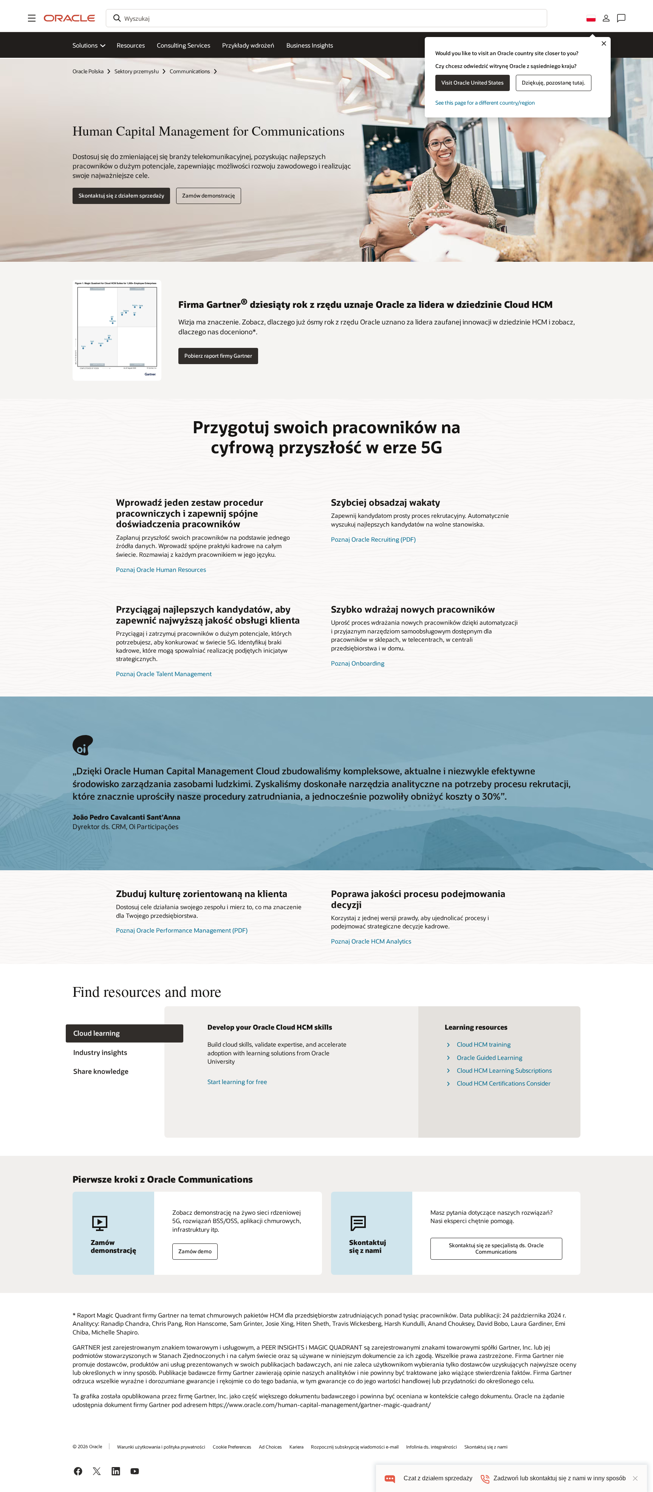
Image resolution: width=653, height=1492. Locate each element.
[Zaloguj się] (606, 18)
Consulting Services (183, 45)
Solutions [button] (85, 45)
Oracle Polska (88, 71)
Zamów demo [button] (195, 1251)
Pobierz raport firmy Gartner (218, 355)
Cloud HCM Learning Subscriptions (504, 1070)
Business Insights (309, 45)
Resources (131, 45)
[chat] (390, 1478)
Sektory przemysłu (137, 71)
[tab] (124, 1033)
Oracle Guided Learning (489, 1057)
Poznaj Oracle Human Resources (161, 569)
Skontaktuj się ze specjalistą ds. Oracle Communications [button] (496, 1248)
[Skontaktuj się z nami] (621, 18)
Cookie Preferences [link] (232, 1447)
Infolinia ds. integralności (431, 1447)
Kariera (296, 1447)
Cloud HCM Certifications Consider (504, 1083)
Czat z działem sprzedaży (438, 1478)
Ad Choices (270, 1447)
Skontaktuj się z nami (486, 1447)
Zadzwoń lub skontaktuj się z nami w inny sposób (560, 1478)
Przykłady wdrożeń (248, 45)
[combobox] (326, 18)
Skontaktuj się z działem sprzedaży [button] (121, 195)
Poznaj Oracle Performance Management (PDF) (182, 930)
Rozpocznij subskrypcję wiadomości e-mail (355, 1447)
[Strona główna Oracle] (69, 18)
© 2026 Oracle (87, 1446)
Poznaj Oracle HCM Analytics (371, 941)
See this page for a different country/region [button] (485, 102)
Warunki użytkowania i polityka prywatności (161, 1447)
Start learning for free (237, 1082)
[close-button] (635, 1478)
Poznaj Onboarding (357, 663)
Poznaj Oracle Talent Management (164, 674)
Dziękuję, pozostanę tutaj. (553, 82)
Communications (190, 71)
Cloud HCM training (484, 1044)
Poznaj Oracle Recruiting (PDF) (373, 539)
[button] (31, 18)
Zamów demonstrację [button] (208, 195)
